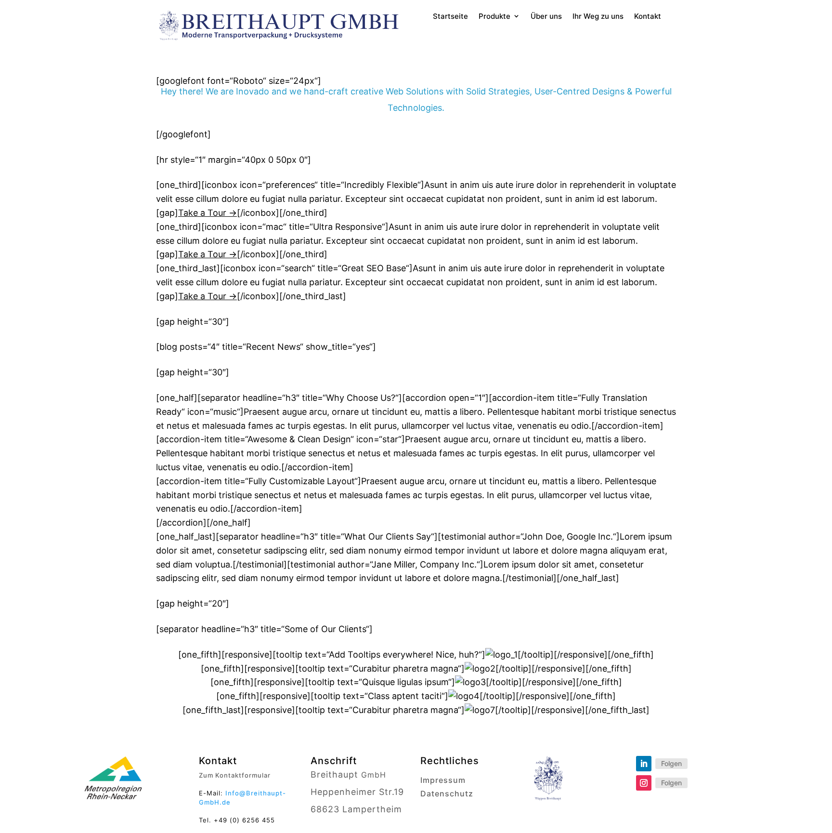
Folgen (671, 763)
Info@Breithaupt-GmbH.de (242, 797)
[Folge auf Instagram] (643, 783)
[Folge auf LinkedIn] (643, 763)
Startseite (450, 17)
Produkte (494, 17)
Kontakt (647, 17)
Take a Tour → (207, 213)
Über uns (546, 17)
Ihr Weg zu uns (598, 17)
